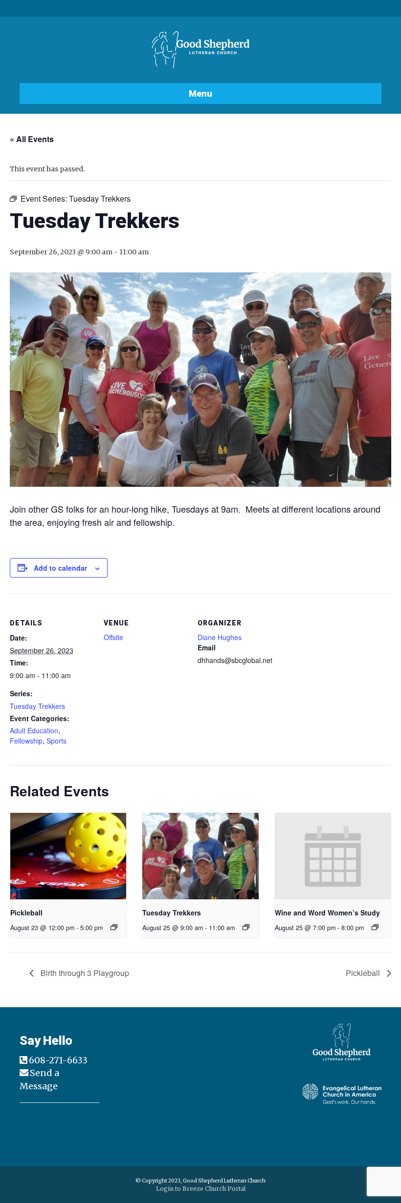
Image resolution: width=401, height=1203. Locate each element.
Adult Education (34, 730)
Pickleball (26, 912)
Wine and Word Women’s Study (327, 912)
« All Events (32, 139)
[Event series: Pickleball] (114, 927)
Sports (56, 741)
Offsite (113, 637)
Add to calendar (60, 568)
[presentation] (68, 856)
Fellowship (26, 741)
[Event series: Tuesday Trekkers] (246, 927)
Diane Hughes (220, 637)
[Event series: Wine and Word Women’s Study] (375, 927)
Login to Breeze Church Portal (200, 1188)
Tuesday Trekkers (37, 706)
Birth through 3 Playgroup (84, 972)
